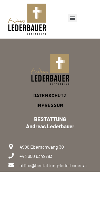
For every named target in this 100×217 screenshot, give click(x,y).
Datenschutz (50, 95)
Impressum (50, 105)
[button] (72, 18)
